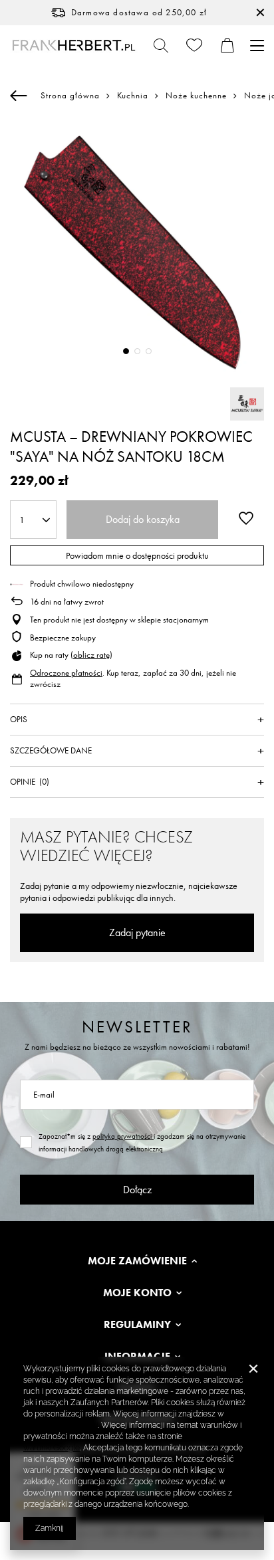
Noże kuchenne (196, 95)
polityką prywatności (123, 1136)
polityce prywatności (60, 1425)
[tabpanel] (137, 247)
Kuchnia (132, 95)
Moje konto (137, 1293)
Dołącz (137, 1190)
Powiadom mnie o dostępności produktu (137, 555)
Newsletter (137, 1027)
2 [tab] (137, 351)
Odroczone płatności (66, 672)
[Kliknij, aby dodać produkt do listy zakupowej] (246, 518)
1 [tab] (126, 351)
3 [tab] (149, 351)
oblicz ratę (91, 654)
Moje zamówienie (137, 1261)
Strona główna (70, 95)
